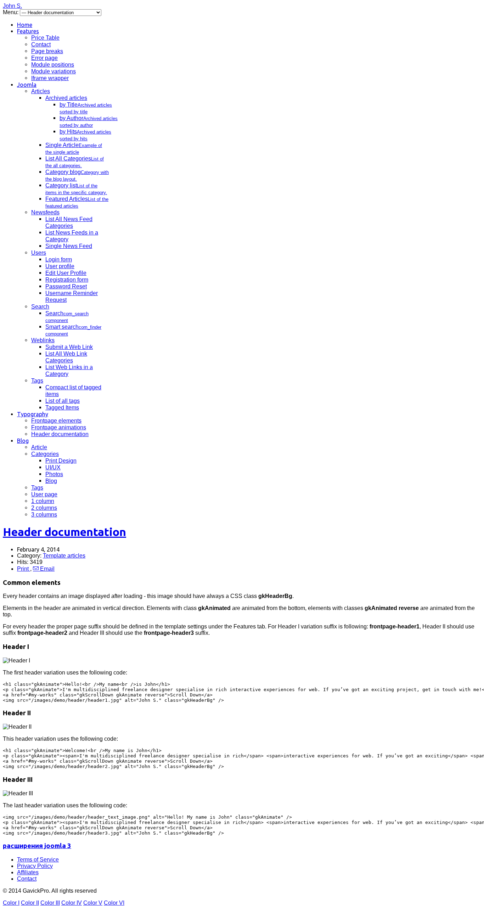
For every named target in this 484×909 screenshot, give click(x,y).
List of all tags (62, 401)
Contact (41, 44)
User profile (59, 266)
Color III (50, 903)
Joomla (26, 84)
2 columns (44, 508)
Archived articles (66, 98)
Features (28, 31)
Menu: (11, 12)
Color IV (71, 903)
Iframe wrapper (50, 78)
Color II (30, 903)
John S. (12, 6)
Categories (45, 454)
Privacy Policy (35, 866)
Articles (40, 91)
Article (39, 447)
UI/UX (53, 467)
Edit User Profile (65, 273)
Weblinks (43, 340)
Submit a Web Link (69, 347)
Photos (54, 474)
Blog (23, 440)
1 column (42, 501)
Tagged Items (62, 408)
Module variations (53, 71)
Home (24, 25)
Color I (11, 903)
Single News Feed (68, 246)
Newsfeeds (45, 212)
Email (47, 569)
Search (40, 307)
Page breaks (47, 51)
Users (38, 253)
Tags (37, 381)
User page (44, 494)
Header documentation (60, 434)
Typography (32, 414)
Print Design (61, 461)
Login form (58, 259)
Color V (92, 903)
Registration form (66, 280)
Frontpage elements (56, 421)
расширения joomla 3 (37, 845)
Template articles (64, 556)
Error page (44, 58)
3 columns (44, 515)
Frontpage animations (58, 427)
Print (23, 569)
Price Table (45, 38)
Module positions (52, 65)
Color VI (114, 903)
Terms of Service (38, 860)
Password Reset (66, 286)
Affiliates (28, 872)
